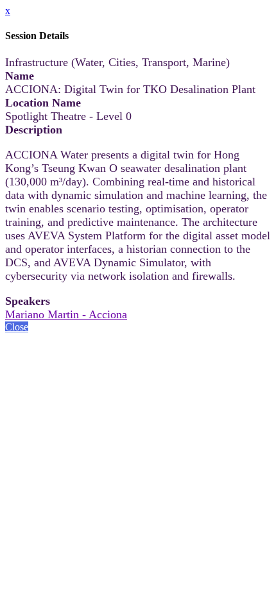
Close (16, 326)
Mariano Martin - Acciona (66, 314)
